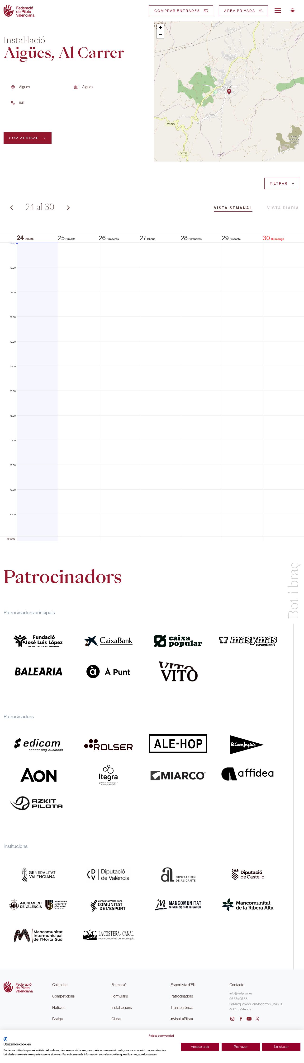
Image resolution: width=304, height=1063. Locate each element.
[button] (229, 91)
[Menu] (277, 10)
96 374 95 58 (238, 999)
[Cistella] (292, 11)
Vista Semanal (233, 208)
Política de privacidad (161, 1035)
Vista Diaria (283, 208)
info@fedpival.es (240, 993)
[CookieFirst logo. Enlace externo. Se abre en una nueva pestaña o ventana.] (5, 1039)
